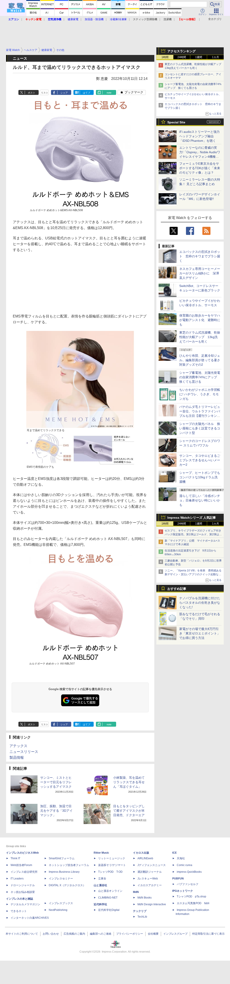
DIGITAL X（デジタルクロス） (67, 885)
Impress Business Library (64, 871)
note (109, 92)
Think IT (15, 858)
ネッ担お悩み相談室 (23, 892)
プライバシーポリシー (129, 933)
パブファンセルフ (187, 884)
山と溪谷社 (100, 885)
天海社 (181, 858)
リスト (44, 92)
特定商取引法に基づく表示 (208, 933)
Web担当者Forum (21, 865)
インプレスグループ (175, 933)
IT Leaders (17, 878)
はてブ (86, 92)
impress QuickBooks (189, 871)
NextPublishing (58, 910)
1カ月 (215, 57)
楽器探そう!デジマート (112, 865)
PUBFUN (178, 878)
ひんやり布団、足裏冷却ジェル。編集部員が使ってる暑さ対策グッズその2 (199, 360)
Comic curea (184, 865)
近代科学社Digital (108, 910)
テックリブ (139, 911)
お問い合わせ (51, 933)
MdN (136, 892)
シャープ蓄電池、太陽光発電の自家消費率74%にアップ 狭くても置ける (199, 377)
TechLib (142, 916)
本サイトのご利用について (22, 933)
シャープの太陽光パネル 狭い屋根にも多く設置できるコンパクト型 (199, 428)
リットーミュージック (111, 858)
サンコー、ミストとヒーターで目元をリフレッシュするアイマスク (56, 782)
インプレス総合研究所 (24, 871)
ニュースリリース (23, 752)
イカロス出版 (141, 852)
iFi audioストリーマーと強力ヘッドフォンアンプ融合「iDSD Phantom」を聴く (199, 136)
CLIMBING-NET (107, 897)
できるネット (19, 911)
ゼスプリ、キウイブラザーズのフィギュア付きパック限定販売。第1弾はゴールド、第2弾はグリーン (193, 534)
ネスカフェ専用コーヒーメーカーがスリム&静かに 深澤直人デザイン (199, 273)
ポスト (31, 92)
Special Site (176, 122)
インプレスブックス (61, 903)
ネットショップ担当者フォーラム (69, 865)
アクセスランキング (181, 51)
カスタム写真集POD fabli (193, 903)
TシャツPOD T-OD (110, 871)
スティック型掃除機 (145, 19)
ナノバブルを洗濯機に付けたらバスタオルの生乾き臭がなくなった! (199, 602)
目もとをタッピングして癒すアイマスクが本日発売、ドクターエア (129, 810)
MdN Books (144, 897)
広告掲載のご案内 (74, 933)
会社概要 (153, 933)
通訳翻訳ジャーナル (149, 871)
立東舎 (102, 878)
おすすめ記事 (176, 588)
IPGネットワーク (182, 890)
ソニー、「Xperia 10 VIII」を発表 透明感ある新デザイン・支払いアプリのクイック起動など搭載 (193, 574)
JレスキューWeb (147, 878)
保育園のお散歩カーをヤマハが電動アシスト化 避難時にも (199, 320)
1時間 (164, 57)
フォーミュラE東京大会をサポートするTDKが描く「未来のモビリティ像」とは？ (199, 168)
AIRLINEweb (145, 858)
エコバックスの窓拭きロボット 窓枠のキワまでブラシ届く (199, 256)
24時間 (181, 57)
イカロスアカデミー (149, 885)
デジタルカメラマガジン (25, 904)
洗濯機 (168, 19)
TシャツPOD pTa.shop (191, 896)
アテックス (18, 746)
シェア (64, 92)
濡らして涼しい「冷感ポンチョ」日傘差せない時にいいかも (199, 500)
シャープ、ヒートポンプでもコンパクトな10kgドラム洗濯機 (199, 477)
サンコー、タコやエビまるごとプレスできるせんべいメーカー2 (199, 460)
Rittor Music (101, 852)
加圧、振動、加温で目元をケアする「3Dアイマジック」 (56, 810)
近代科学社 (100, 904)
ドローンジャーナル (23, 885)
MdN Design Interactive (151, 904)
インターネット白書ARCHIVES (30, 917)
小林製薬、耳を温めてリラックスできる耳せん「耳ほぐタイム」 (129, 782)
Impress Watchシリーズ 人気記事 (191, 517)
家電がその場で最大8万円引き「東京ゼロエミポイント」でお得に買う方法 (199, 633)
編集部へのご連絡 (100, 933)
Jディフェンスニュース (151, 865)
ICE (174, 852)
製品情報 (16, 757)
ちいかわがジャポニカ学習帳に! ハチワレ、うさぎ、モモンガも (199, 394)
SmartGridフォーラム (62, 858)
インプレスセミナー (61, 878)
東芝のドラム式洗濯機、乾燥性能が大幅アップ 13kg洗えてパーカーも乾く (199, 337)
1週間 (198, 57)
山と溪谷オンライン (110, 890)
